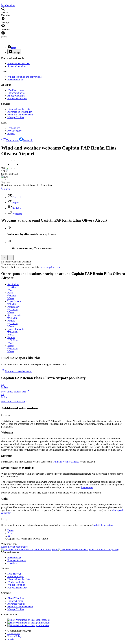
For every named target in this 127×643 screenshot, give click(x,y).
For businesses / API (17, 98)
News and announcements (20, 114)
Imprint (11, 133)
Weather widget (15, 79)
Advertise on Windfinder (19, 111)
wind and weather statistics (66, 461)
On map (6, 189)
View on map (12, 140)
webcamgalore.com (50, 267)
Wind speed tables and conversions (24, 76)
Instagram (45, 622)
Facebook (28, 140)
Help (13, 47)
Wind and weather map (18, 63)
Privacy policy (14, 130)
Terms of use (13, 128)
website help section (103, 525)
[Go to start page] (1, 2)
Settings (16, 53)
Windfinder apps (15, 90)
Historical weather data (18, 109)
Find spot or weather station (18, 371)
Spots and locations (16, 66)
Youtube (44, 625)
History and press (15, 93)
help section (87, 487)
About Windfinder (16, 95)
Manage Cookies (15, 117)
